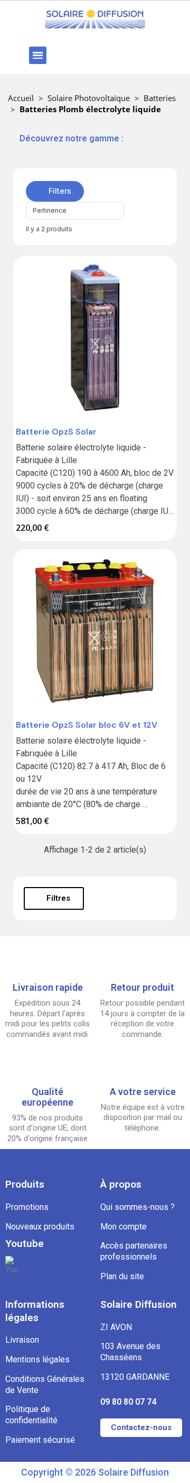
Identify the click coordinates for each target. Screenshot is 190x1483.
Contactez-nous (141, 1427)
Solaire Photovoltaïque (89, 98)
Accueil (21, 98)
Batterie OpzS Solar (56, 431)
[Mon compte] (130, 55)
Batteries (160, 98)
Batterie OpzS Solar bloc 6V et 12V (86, 724)
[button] (67, 55)
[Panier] (160, 55)
